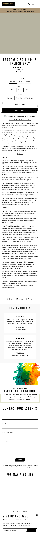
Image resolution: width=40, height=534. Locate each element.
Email (4, 423)
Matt (27, 90)
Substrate (20, 78)
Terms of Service (21, 467)
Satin (20, 90)
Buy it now (19, 110)
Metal (21, 81)
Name (4, 414)
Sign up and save (20, 511)
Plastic (12, 81)
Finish (20, 86)
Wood (28, 81)
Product (20, 94)
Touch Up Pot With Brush (24, 98)
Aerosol (9, 98)
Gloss (13, 90)
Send (20, 459)
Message (5, 441)
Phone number (7, 432)
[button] (17, 67)
